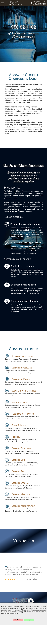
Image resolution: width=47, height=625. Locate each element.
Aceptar (29, 620)
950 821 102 (40, 4)
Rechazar (17, 620)
